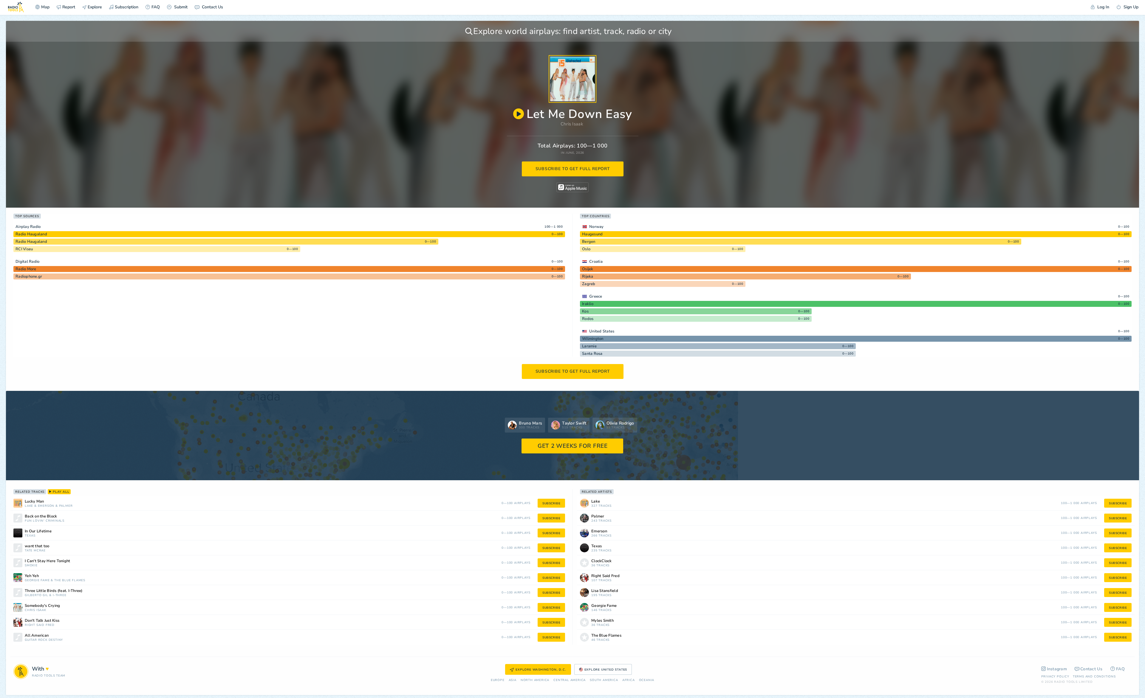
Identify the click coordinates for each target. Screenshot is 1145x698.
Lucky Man (34, 501)
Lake (29, 506)
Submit (180, 7)
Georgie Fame (37, 580)
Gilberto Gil (36, 595)
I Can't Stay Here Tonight (47, 561)
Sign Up (1130, 7)
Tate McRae (35, 550)
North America (535, 680)
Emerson (46, 506)
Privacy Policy (1055, 676)
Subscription (126, 7)
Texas (30, 535)
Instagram (1057, 669)
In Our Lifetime (38, 531)
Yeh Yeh (32, 576)
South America (604, 680)
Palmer (66, 506)
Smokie (31, 565)
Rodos (587, 318)
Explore (94, 7)
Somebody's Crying (42, 605)
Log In (1102, 7)
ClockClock (601, 561)
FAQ (155, 7)
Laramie (589, 346)
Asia (512, 680)
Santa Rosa (592, 353)
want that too (37, 546)
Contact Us (212, 7)
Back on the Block (41, 516)
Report (68, 7)
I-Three (59, 595)
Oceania (646, 680)
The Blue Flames (69, 580)
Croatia (596, 261)
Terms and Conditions (1094, 676)
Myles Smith (602, 620)
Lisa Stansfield (604, 591)
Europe (498, 680)
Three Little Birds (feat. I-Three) (54, 591)
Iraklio (587, 304)
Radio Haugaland (31, 234)
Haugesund (592, 234)
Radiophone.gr (29, 276)
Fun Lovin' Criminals (44, 521)
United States (601, 331)
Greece (595, 296)
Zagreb (588, 284)
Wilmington (593, 338)
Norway (596, 226)
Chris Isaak (572, 124)
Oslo (586, 249)
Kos (585, 311)
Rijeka (587, 276)
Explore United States (605, 670)
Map (45, 7)
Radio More (26, 269)
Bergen (588, 241)
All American (37, 635)
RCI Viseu (24, 249)
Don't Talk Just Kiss (42, 620)
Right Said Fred (40, 625)
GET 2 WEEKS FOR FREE (573, 446)
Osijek (587, 269)
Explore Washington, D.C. (541, 670)
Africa (628, 680)
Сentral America (569, 680)
